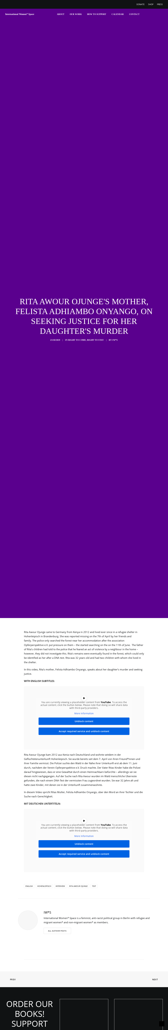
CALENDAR (118, 14)
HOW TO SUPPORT (96, 14)
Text (94, 886)
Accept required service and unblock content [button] (84, 731)
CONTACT (134, 14)
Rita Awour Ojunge (78, 886)
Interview (60, 886)
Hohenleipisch (44, 886)
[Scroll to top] (161, 1023)
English (29, 886)
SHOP (150, 4)
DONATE (140, 4)
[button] (144, 14)
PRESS (160, 4)
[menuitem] (141, 4)
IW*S (115, 340)
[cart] (160, 14)
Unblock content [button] (84, 721)
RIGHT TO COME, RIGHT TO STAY (86, 340)
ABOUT (60, 14)
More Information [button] (84, 713)
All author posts (57, 931)
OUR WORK (76, 14)
